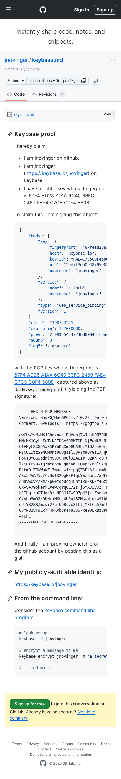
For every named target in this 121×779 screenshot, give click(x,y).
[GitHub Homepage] (43, 763)
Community (87, 744)
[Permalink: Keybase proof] (10, 134)
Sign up (105, 10)
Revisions (51, 94)
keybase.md (47, 60)
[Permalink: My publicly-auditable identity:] (10, 572)
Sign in (81, 10)
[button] (84, 81)
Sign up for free (30, 703)
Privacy (32, 744)
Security (51, 744)
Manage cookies (69, 749)
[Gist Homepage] (42, 9)
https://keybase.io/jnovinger (57, 173)
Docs (105, 744)
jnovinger (16, 60)
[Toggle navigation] (8, 10)
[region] (60, 403)
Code (19, 94)
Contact (44, 749)
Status (67, 744)
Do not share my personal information (60, 754)
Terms (17, 744)
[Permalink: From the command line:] (10, 598)
